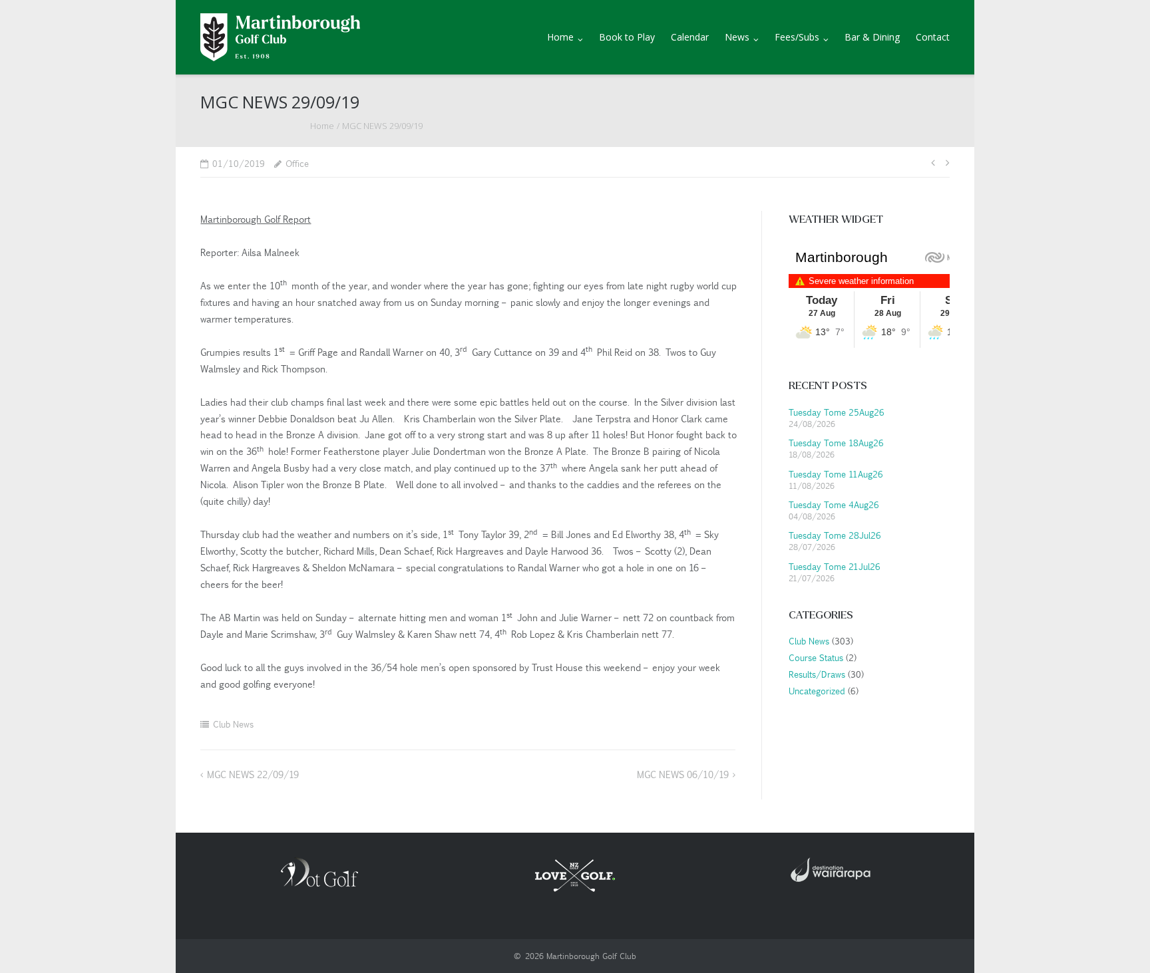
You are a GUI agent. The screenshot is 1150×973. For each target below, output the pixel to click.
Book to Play (627, 37)
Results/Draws (816, 674)
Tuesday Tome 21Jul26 (834, 566)
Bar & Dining (872, 37)
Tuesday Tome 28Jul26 (835, 535)
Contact (933, 37)
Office (297, 163)
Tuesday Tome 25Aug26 (836, 412)
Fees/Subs (797, 37)
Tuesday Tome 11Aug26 (836, 474)
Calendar (690, 37)
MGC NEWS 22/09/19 (253, 774)
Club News (233, 724)
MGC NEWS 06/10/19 (683, 774)
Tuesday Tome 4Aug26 (834, 504)
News (737, 37)
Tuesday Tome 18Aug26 (836, 442)
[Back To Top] (1117, 940)
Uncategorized (816, 690)
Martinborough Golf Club (591, 955)
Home (560, 37)
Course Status (815, 657)
